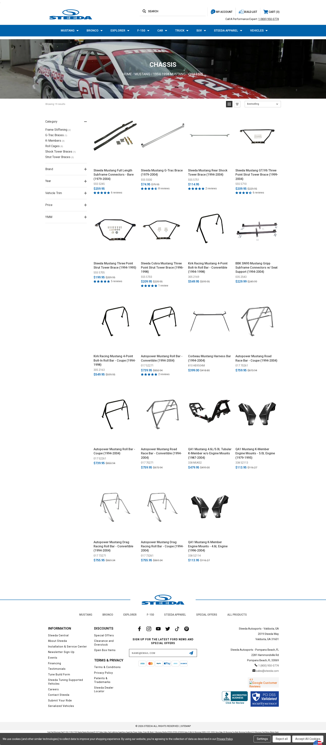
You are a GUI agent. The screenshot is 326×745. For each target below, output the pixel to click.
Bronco (92, 30)
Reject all (282, 739)
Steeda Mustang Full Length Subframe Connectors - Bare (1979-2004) (114, 175)
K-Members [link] (55, 140)
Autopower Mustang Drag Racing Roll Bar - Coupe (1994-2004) (162, 546)
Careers (53, 689)
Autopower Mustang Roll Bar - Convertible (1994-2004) (161, 358)
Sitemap (186, 726)
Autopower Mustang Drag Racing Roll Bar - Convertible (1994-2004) (113, 546)
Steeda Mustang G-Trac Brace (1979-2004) (162, 172)
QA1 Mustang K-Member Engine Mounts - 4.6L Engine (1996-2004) (208, 546)
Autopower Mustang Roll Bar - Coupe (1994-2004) (114, 451)
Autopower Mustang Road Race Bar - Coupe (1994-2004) (256, 358)
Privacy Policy (103, 672)
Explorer (118, 30)
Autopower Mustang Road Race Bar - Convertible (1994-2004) (161, 453)
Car (160, 30)
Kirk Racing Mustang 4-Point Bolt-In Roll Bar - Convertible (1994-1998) (208, 268)
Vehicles (257, 30)
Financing (54, 663)
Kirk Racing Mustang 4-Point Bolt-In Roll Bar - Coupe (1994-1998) (115, 360)
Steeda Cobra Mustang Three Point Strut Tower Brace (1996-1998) (162, 268)
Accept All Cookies (307, 739)
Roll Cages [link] (54, 146)
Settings (262, 739)
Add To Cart (115, 161)
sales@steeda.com (267, 670)
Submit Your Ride (60, 700)
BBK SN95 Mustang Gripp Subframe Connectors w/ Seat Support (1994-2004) (256, 268)
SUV (199, 30)
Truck (179, 30)
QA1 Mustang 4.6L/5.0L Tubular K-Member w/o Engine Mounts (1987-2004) (209, 453)
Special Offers (206, 614)
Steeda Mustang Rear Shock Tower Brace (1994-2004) (207, 172)
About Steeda (57, 640)
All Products (237, 614)
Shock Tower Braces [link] (60, 151)
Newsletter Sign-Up (61, 652)
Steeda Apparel (226, 30)
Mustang (68, 30)
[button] (229, 104)
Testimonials (57, 668)
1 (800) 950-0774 (268, 19)
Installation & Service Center (67, 646)
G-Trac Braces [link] (56, 135)
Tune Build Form (59, 674)
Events (52, 657)
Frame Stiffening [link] (58, 129)
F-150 (141, 30)
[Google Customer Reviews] (263, 682)
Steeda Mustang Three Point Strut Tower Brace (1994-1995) (115, 265)
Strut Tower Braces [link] (59, 157)
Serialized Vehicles (61, 705)
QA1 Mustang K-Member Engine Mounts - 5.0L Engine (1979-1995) (255, 453)
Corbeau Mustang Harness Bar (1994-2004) (209, 358)
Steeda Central (58, 635)
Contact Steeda (58, 694)
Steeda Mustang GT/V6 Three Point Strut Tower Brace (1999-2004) (256, 175)
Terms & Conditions (107, 667)
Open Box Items (105, 650)
